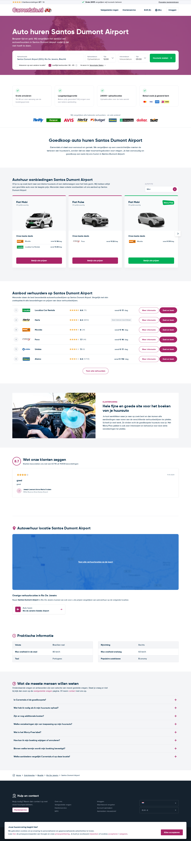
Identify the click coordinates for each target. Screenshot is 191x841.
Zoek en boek (168, 310)
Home (18, 775)
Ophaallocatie (22, 56)
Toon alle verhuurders (95, 371)
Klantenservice (129, 10)
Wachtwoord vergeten (106, 805)
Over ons (58, 801)
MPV (56, 811)
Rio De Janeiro (52, 775)
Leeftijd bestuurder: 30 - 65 (63, 65)
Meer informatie (149, 310)
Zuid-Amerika (29, 775)
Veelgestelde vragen (109, 10)
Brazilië (40, 775)
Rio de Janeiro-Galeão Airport (36, 609)
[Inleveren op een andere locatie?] (16, 65)
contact (72, 691)
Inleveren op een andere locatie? (32, 65)
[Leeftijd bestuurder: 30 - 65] (50, 65)
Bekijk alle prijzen (39, 260)
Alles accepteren (172, 832)
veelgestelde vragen (43, 691)
